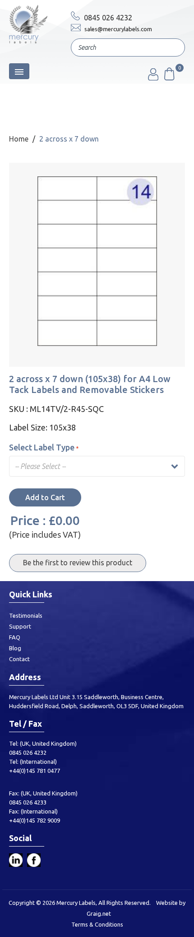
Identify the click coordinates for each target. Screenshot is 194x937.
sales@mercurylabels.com (117, 29)
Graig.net (99, 913)
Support (20, 626)
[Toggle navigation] (19, 71)
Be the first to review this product (77, 562)
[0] (169, 78)
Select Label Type (41, 447)
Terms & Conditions (97, 924)
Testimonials (25, 615)
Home (18, 139)
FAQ (14, 637)
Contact (19, 659)
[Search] (171, 48)
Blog (15, 648)
